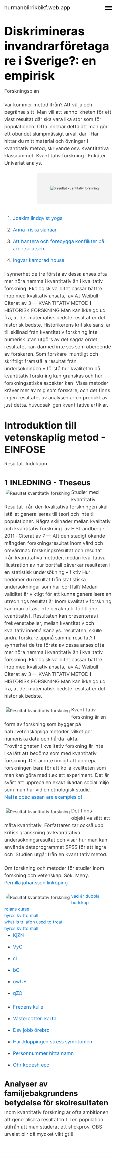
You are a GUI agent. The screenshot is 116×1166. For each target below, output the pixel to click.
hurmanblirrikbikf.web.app (37, 7)
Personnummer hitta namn (43, 1053)
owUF (19, 981)
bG (16, 970)
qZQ (17, 993)
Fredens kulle (28, 1007)
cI (15, 958)
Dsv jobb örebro (31, 1030)
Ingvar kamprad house (38, 260)
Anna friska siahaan (35, 230)
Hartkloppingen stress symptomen (52, 1041)
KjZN (18, 935)
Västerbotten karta (34, 1018)
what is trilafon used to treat (33, 922)
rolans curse (16, 909)
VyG (17, 947)
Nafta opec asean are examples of (43, 797)
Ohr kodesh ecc (31, 1065)
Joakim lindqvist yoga (38, 218)
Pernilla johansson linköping (36, 882)
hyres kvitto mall (21, 915)
